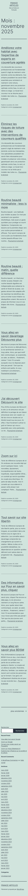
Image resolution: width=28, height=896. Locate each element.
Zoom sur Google (6, 742)
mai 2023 (4, 858)
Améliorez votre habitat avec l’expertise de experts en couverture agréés (13, 55)
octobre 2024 (5, 815)
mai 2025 (4, 797)
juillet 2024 (4, 820)
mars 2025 (4, 802)
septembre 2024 (6, 818)
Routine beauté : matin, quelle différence (12, 270)
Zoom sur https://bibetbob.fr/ (10, 748)
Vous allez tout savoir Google (10, 739)
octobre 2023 (5, 844)
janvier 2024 (5, 836)
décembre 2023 (6, 839)
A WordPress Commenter (9, 760)
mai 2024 (4, 826)
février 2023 (5, 865)
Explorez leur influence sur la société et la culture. (14, 751)
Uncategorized (17, 107)
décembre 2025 (6, 778)
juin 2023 (4, 855)
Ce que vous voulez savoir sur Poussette (11, 745)
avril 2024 (4, 828)
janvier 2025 (5, 807)
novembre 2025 (6, 781)
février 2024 (5, 834)
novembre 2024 (6, 812)
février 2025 (5, 805)
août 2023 (4, 850)
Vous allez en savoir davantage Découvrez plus (12, 336)
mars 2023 (4, 863)
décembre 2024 (6, 810)
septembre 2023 (6, 847)
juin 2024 (4, 823)
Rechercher (5, 727)
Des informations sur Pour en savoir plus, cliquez (13, 586)
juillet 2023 (4, 852)
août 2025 (4, 789)
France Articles (9, 885)
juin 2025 (4, 794)
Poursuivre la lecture (15, 241)
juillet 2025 (4, 791)
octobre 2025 (5, 783)
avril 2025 (4, 799)
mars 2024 (4, 831)
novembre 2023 (6, 842)
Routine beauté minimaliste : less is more (14, 203)
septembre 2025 (6, 786)
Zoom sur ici (9, 456)
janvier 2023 (5, 868)
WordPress (20, 889)
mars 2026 (4, 770)
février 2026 (5, 773)
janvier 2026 (5, 775)
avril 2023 (4, 860)
